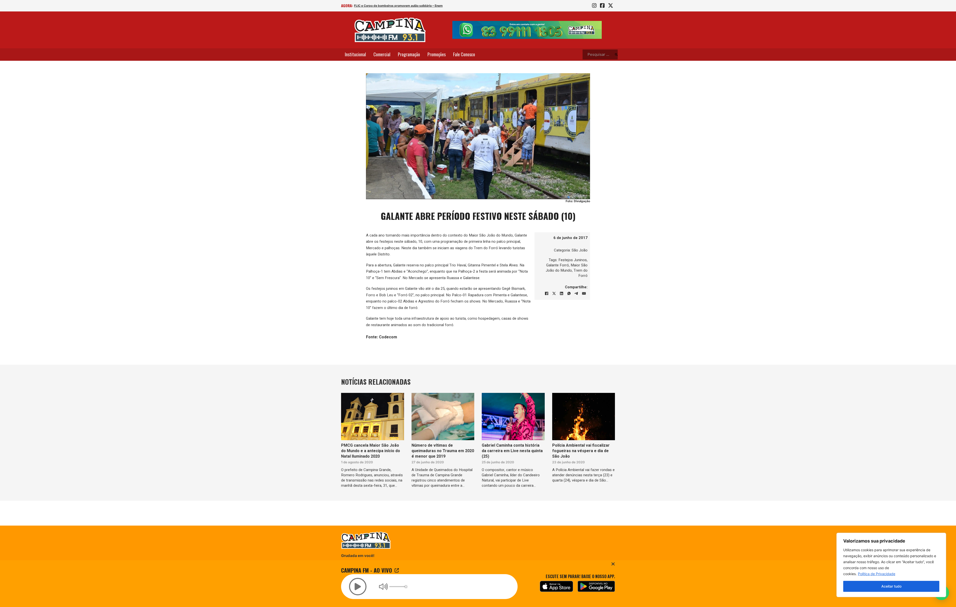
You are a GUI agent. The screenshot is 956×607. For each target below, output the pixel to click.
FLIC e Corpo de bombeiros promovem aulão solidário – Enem (398, 5)
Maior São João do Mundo (567, 267)
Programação (409, 54)
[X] (554, 293)
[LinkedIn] (561, 293)
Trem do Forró (581, 273)
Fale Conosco (464, 54)
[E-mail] (584, 293)
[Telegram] (576, 293)
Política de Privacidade (876, 574)
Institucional (355, 54)
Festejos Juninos (572, 260)
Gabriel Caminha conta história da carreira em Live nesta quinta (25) (512, 451)
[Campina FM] (390, 30)
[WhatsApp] (569, 293)
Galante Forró (557, 265)
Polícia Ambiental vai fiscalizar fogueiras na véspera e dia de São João (581, 451)
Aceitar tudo (891, 586)
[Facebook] (546, 293)
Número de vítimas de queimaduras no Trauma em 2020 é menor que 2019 (443, 451)
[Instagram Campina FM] (594, 5)
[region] (891, 565)
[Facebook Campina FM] (602, 5)
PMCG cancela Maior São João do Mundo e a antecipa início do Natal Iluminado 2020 (370, 451)
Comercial (381, 54)
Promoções (436, 54)
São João (580, 250)
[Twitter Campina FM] (610, 5)
